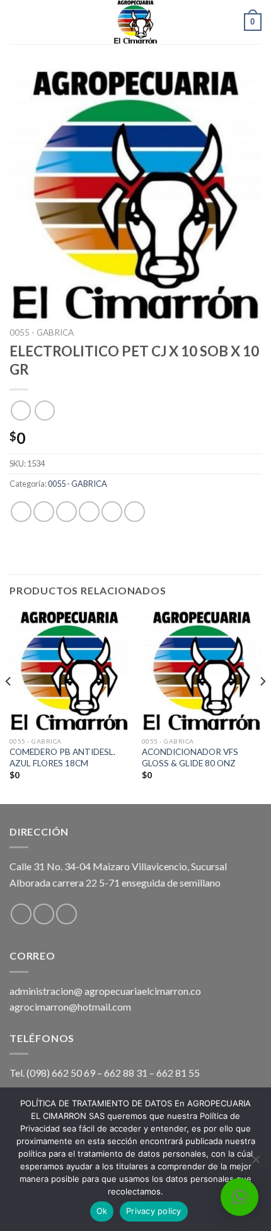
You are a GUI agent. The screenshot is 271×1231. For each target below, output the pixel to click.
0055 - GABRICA (41, 332)
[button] (239, 1197)
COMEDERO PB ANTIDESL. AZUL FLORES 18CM (62, 757)
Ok (102, 1211)
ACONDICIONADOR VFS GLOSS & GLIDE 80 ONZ (190, 757)
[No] (255, 1163)
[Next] (262, 706)
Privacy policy (154, 1211)
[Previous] (9, 706)
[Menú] (17, 21)
